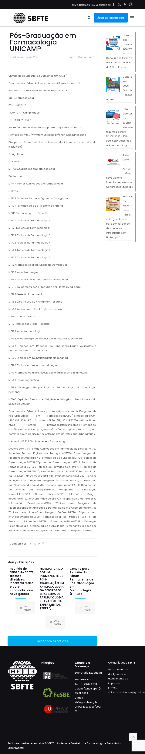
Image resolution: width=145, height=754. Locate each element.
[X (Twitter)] (119, 4)
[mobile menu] (132, 18)
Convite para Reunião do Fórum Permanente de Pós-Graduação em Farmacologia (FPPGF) (82, 581)
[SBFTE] (30, 17)
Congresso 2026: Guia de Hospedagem (119, 88)
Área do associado (110, 18)
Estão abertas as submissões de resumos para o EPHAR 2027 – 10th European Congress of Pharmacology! (119, 127)
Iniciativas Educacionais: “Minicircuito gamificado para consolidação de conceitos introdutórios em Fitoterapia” (119, 217)
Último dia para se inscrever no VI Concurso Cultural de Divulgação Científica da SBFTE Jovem (119, 51)
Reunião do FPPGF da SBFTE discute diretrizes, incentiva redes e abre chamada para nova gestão (21, 581)
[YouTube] (125, 4)
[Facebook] (114, 4)
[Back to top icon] (133, 737)
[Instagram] (131, 4)
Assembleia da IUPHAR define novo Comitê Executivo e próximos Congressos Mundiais (119, 171)
